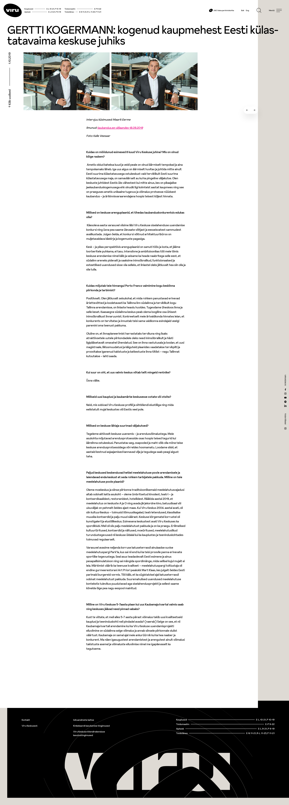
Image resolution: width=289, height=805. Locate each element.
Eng (247, 10)
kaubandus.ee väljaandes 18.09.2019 (120, 128)
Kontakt (26, 719)
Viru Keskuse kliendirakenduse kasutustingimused (89, 733)
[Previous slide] (247, 110)
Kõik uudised (10, 97)
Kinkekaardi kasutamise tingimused (91, 725)
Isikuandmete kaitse (83, 719)
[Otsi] (259, 10)
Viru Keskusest (29, 725)
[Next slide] (254, 110)
